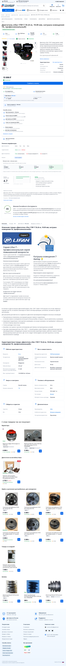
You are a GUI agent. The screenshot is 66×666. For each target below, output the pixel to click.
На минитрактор (33, 18)
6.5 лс (16, 146)
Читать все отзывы (8, 200)
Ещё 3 (3, 21)
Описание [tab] (4, 223)
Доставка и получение (7, 631)
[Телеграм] (63, 10)
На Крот (26, 18)
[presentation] (12, 223)
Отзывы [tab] (12, 223)
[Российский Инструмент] (7, 5)
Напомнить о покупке (8, 133)
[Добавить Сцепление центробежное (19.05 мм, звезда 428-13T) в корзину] (40, 540)
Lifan (51, 409)
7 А (19, 388)
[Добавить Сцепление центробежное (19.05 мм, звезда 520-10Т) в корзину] (18, 513)
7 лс (20, 146)
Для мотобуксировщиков (7, 18)
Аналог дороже (18, 157)
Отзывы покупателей (28, 631)
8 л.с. (19, 354)
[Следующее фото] (36, 51)
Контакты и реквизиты (28, 629)
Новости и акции (27, 634)
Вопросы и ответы (6, 636)
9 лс (24, 146)
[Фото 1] (5, 43)
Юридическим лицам (7, 639)
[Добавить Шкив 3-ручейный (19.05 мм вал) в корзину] (61, 601)
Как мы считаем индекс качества (20, 216)
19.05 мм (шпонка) (55, 354)
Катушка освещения (55, 412)
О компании (26, 627)
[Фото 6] (5, 68)
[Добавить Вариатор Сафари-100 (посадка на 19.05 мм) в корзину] (18, 451)
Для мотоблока (42, 18)
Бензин (52, 394)
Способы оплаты (6, 629)
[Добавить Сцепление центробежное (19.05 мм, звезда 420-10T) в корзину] (40, 513)
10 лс (28, 146)
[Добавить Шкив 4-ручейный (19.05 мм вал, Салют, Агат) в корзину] (18, 601)
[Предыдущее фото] (10, 51)
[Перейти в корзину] (63, 5)
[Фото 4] (5, 58)
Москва (6, 1)
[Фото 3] (5, 53)
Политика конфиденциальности (31, 636)
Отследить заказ (6, 627)
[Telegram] (46, 630)
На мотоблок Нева (18, 18)
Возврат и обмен (6, 634)
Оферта (25, 639)
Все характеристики (57, 62)
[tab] (23, 223)
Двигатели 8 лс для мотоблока (53, 18)
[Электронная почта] (52, 630)
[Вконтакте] (60, 10)
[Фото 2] (5, 48)
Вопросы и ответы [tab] (36, 223)
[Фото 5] (5, 63)
